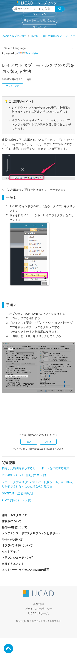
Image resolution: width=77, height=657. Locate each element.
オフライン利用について (17, 545)
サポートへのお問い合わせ (39, 20)
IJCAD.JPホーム (38, 613)
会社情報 (38, 604)
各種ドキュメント (13, 563)
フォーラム (39, 14)
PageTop (8, 648)
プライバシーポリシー (38, 608)
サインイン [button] (39, 26)
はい (29, 441)
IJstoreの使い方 (12, 539)
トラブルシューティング (17, 557)
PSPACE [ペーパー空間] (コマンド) (24, 475)
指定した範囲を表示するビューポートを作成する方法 (35, 468)
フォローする (12, 86)
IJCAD (34, 35)
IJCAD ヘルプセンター (14, 35)
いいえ (48, 441)
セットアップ (10, 551)
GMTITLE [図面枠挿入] (17, 493)
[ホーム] (38, 596)
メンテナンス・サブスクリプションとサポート (31, 533)
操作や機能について (14, 527)
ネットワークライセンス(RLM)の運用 (26, 569)
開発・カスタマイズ (14, 515)
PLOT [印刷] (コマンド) (16, 500)
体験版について (11, 521)
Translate (31, 53)
